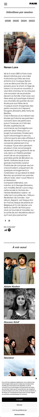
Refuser (19, 405)
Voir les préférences (19, 410)
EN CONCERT (9, 227)
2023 (32, 21)
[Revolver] (19, 339)
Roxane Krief (11, 322)
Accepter (19, 400)
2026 (8, 21)
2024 (24, 21)
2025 (16, 21)
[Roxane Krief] (19, 304)
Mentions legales (19, 414)
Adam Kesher (12, 286)
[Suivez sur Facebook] (5, 220)
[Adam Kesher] (19, 268)
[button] (36, 378)
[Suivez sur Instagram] (9, 220)
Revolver (9, 357)
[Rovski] (19, 375)
